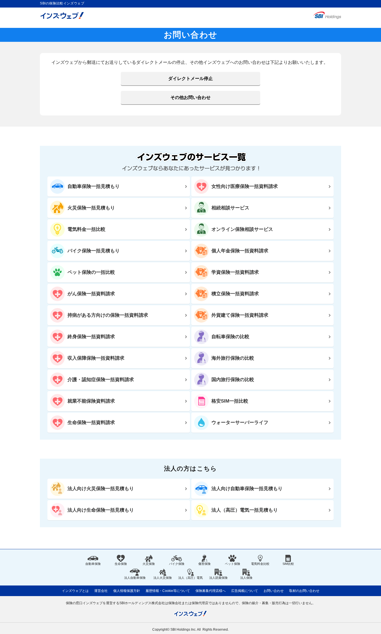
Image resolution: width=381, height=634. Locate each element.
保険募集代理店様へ (211, 591)
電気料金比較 (260, 563)
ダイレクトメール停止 (190, 78)
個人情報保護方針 (126, 591)
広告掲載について (244, 591)
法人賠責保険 (218, 577)
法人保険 (246, 577)
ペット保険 (232, 563)
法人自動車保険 (135, 577)
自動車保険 (93, 563)
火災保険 (149, 563)
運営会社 (101, 591)
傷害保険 (204, 563)
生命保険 (121, 563)
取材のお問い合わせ (304, 591)
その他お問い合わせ (190, 97)
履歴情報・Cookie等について (168, 591)
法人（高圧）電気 (190, 577)
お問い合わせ (274, 591)
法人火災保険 (162, 577)
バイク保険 (176, 563)
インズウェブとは (75, 591)
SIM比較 (288, 563)
